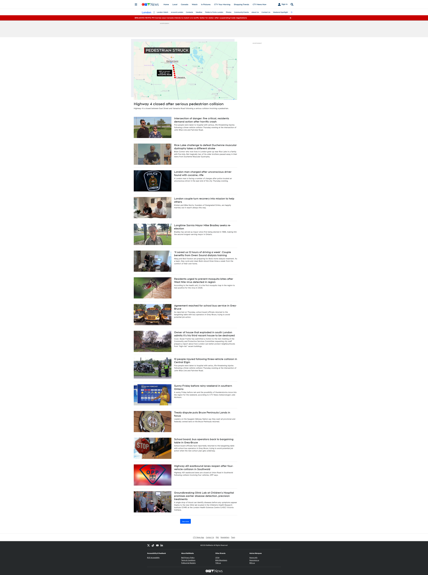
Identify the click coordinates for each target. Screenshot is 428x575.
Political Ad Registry (188, 563)
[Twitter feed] (148, 545)
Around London (177, 12)
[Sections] (136, 4)
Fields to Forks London (214, 12)
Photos (228, 12)
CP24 (217, 558)
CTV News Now (259, 4)
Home (166, 4)
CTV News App (198, 537)
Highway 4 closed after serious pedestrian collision (179, 104)
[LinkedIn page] (161, 545)
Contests (189, 12)
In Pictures (206, 4)
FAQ (217, 537)
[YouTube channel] (157, 545)
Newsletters (225, 537)
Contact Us (265, 12)
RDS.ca (252, 563)
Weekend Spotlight (280, 12)
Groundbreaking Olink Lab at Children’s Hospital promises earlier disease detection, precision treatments (204, 495)
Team (233, 537)
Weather (199, 12)
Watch (195, 4)
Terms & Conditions (188, 560)
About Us (255, 12)
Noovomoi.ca (254, 560)
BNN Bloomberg (221, 560)
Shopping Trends (241, 4)
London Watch (162, 12)
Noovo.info (253, 558)
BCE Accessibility (153, 558)
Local (174, 4)
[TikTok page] (153, 545)
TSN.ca (218, 563)
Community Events (241, 12)
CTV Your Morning (222, 4)
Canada (184, 4)
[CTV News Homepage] (150, 4)
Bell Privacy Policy (187, 558)
